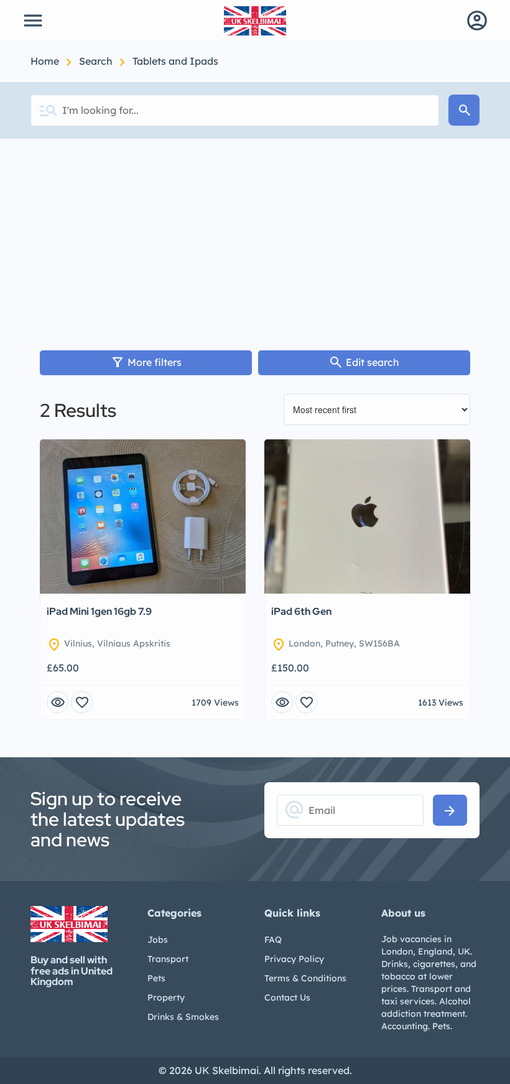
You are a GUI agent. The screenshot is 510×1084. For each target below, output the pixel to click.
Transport (167, 959)
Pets (156, 978)
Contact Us (287, 997)
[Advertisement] (255, 232)
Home (46, 61)
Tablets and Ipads (175, 61)
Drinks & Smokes (183, 1016)
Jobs (157, 939)
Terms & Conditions (305, 978)
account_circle (477, 20)
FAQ (273, 939)
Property (166, 997)
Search (97, 61)
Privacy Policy (294, 959)
